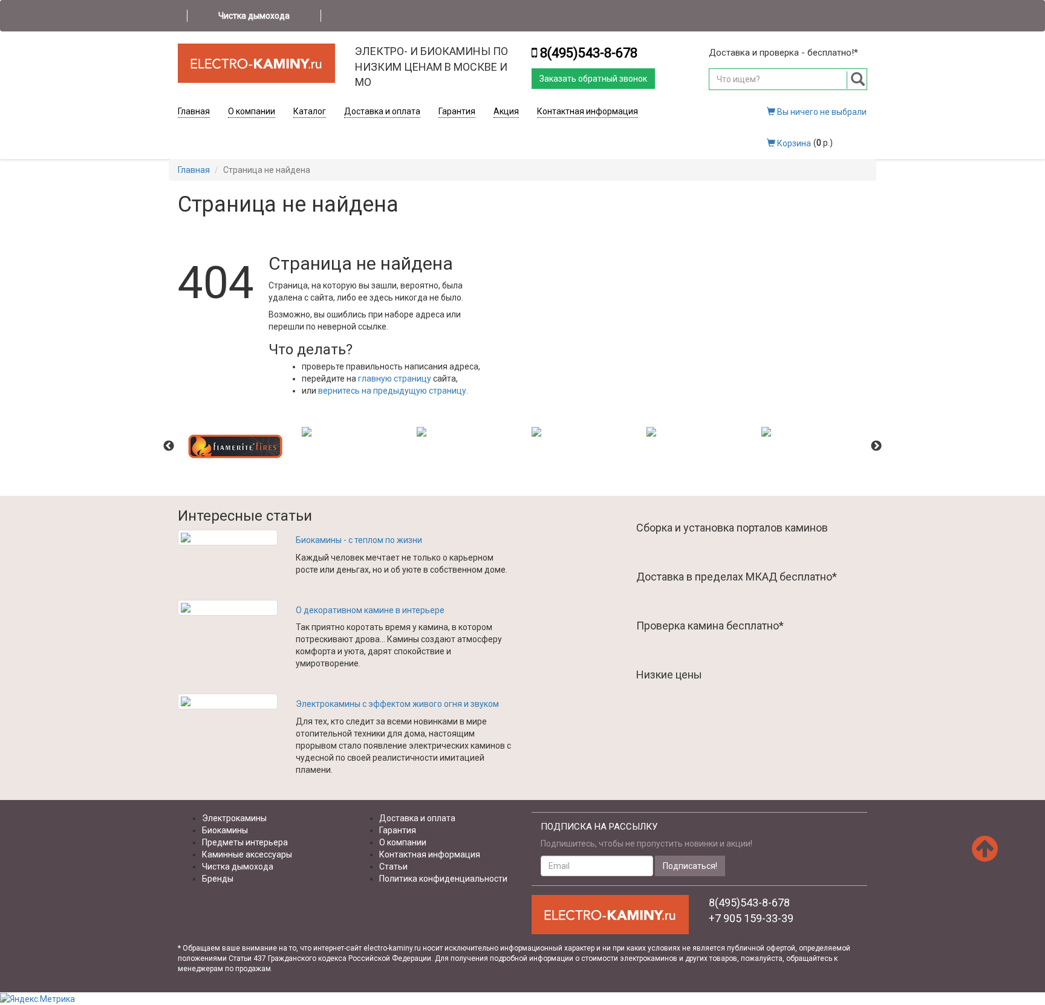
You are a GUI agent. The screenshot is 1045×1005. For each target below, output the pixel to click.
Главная (194, 111)
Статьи (393, 866)
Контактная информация (587, 111)
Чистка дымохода (254, 16)
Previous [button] (169, 446)
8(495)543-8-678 (588, 52)
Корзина (793, 143)
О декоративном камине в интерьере (370, 610)
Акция (506, 111)
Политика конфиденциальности (443, 878)
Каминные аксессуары (247, 854)
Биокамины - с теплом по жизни (359, 540)
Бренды (217, 878)
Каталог (309, 111)
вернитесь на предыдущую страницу (392, 390)
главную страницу (394, 378)
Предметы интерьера (245, 842)
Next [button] (876, 446)
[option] (235, 446)
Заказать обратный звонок (593, 78)
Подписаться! (690, 866)
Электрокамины (234, 818)
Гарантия (456, 111)
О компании (251, 111)
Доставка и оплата (382, 111)
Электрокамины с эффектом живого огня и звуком (397, 704)
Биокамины (225, 830)
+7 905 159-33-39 (751, 918)
